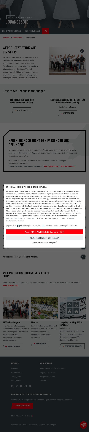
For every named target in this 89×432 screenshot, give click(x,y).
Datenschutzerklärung (14, 218)
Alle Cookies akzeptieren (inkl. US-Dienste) (44, 231)
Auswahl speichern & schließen (44, 237)
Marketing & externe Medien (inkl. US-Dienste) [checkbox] (61, 226)
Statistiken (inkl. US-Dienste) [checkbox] (30, 226)
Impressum (32, 218)
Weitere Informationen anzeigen (43, 243)
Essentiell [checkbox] (12, 226)
